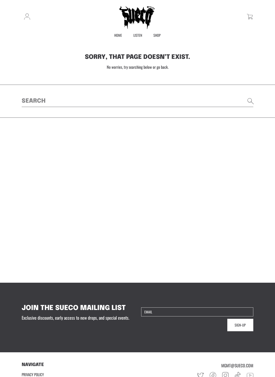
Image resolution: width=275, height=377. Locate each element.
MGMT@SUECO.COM (237, 365)
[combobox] (137, 101)
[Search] (250, 101)
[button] (249, 16)
